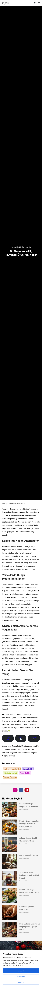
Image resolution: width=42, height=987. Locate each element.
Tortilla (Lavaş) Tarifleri (12, 769)
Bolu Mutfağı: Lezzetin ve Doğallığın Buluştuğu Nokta (29, 926)
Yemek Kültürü (16, 247)
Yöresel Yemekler (10, 777)
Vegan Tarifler (25, 773)
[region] (21, 968)
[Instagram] (15, 790)
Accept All (21, 971)
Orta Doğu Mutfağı (10, 773)
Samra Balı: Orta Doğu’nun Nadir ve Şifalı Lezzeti (29, 875)
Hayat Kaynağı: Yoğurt (28, 855)
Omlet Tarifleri (28, 769)
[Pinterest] (26, 790)
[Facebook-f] (21, 790)
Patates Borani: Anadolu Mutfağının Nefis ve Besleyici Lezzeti (29, 824)
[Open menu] (39, 3)
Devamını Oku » (24, 809)
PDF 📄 (20, 738)
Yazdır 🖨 (8, 738)
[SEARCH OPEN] (35, 3)
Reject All (21, 982)
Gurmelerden (26, 247)
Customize (21, 977)
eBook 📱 (34, 738)
